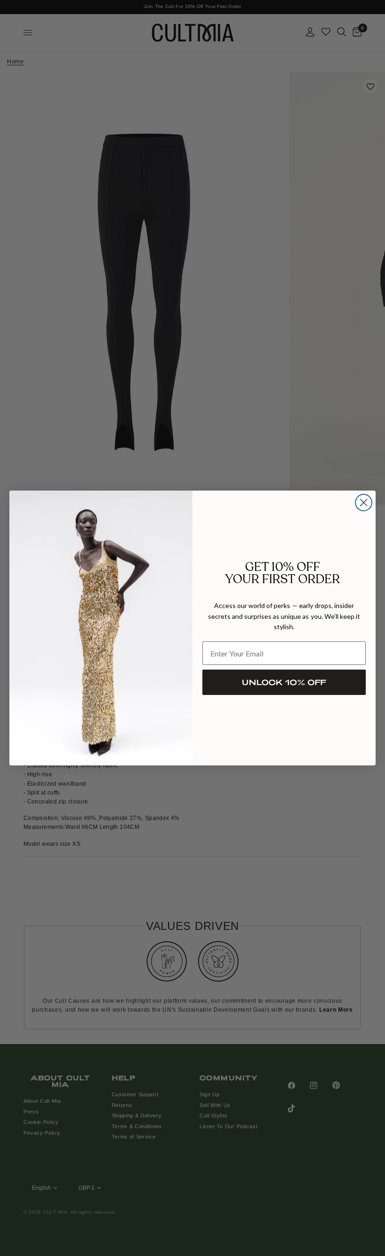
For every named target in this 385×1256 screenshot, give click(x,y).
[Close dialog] (363, 502)
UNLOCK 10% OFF (284, 682)
